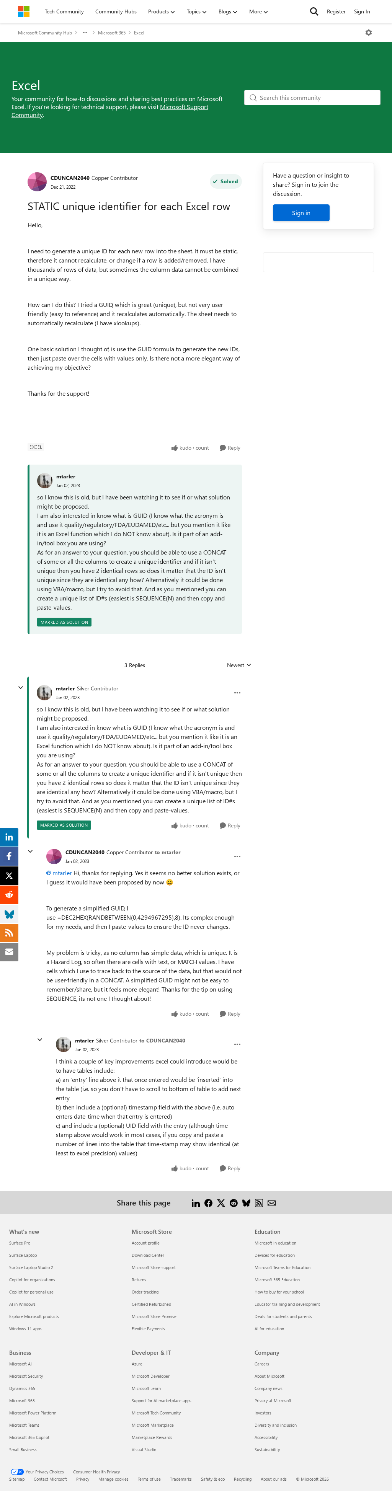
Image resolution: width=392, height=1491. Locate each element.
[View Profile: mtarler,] (44, 480)
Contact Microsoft (50, 1479)
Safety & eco (213, 1479)
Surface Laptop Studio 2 (31, 1267)
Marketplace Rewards (152, 1437)
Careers (262, 1364)
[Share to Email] (272, 1202)
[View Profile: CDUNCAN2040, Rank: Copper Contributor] (37, 181)
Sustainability (267, 1449)
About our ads (274, 1479)
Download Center (148, 1255)
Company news (269, 1388)
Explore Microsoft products (34, 1316)
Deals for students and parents (283, 1316)
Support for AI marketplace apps (161, 1400)
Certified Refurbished (151, 1304)
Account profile (146, 1243)
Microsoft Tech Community (156, 1413)
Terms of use (149, 1479)
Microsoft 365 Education (277, 1279)
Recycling (243, 1479)
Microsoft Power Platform (32, 1413)
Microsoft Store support (154, 1267)
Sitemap (16, 1479)
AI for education (269, 1328)
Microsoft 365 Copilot (29, 1437)
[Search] (314, 11)
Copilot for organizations (32, 1279)
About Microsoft (269, 1376)
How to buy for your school (279, 1292)
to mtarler (168, 852)
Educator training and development (287, 1304)
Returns (139, 1279)
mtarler (65, 476)
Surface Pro (19, 1243)
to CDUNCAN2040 (162, 1040)
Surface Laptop (23, 1255)
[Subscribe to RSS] (259, 1202)
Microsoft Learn (146, 1388)
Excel (139, 32)
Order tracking (145, 1292)
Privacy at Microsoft (273, 1400)
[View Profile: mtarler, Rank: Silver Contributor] (44, 692)
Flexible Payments (148, 1328)
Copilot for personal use (31, 1292)
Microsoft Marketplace (153, 1425)
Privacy (82, 1479)
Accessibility (266, 1437)
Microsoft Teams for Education (282, 1267)
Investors (263, 1413)
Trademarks (181, 1479)
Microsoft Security (26, 1376)
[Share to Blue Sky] (246, 1202)
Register (336, 11)
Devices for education (275, 1255)
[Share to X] (221, 1202)
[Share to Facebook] (208, 1202)
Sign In (362, 11)
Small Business (23, 1449)
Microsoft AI (20, 1364)
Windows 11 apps (25, 1328)
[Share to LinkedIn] (196, 1202)
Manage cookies (113, 1479)
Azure (137, 1364)
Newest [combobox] (239, 665)
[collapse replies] (20, 687)
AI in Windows (22, 1304)
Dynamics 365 (22, 1388)
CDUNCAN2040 (70, 177)
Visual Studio (144, 1449)
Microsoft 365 (112, 32)
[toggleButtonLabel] (368, 32)
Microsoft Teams (24, 1425)
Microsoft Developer (151, 1376)
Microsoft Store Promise (154, 1316)
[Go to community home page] (23, 11)
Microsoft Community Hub (45, 32)
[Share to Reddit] (234, 1202)
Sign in (301, 213)
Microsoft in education (275, 1243)
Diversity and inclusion (276, 1425)
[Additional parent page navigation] (85, 32)
